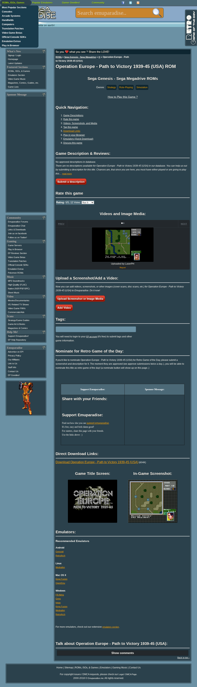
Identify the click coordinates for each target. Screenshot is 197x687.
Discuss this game (72, 143)
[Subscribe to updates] (138, 3)
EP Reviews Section (17, 253)
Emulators (105, 667)
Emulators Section (16, 75)
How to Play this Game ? (123, 96)
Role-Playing (126, 87)
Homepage (13, 59)
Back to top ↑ (183, 657)
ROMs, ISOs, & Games (19, 71)
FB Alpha (60, 595)
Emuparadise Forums (18, 222)
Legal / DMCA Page (128, 674)
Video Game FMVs (17, 308)
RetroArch (60, 555)
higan (58, 603)
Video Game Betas (12, 33)
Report (123, 267)
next (184, 224)
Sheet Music (13, 292)
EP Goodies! (14, 375)
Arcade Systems (11, 16)
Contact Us (13, 371)
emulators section (110, 627)
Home (59, 667)
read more (67, 174)
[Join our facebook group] (123, 3)
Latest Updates (15, 63)
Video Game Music (17, 79)
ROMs (59, 57)
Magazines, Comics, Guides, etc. (23, 83)
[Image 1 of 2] (123, 244)
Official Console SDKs (14, 37)
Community (98, 2)
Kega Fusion (61, 579)
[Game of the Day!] (190, 28)
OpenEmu (60, 583)
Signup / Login (14, 55)
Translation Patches (13, 28)
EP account (91, 336)
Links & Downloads (17, 229)
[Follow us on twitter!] (130, 3)
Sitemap (68, 667)
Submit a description (71, 181)
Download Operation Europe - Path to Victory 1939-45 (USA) (97, 462)
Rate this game (71, 119)
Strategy (111, 87)
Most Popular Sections (14, 7)
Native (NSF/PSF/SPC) (19, 288)
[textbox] (119, 13)
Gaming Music (119, 667)
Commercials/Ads (16, 312)
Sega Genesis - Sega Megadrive (80, 57)
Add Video (64, 307)
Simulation (142, 87)
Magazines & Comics (18, 328)
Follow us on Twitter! (17, 237)
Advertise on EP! (15, 352)
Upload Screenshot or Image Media (80, 298)
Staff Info (12, 367)
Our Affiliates (14, 359)
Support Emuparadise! (18, 336)
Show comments (122, 653)
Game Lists (13, 87)
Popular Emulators (42, 2)
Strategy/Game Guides (18, 320)
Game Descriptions (73, 115)
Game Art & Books (16, 324)
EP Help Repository (17, 340)
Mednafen (60, 567)
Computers (8, 24)
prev (61, 224)
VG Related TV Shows (18, 304)
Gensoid (59, 551)
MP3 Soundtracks (16, 281)
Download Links (71, 131)
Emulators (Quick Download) (78, 139)
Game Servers (15, 245)
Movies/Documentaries (18, 300)
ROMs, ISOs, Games (13, 2)
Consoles (7, 11)
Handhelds (8, 20)
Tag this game (70, 127)
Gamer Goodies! (71, 2)
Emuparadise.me (96, 678)
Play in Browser (10, 45)
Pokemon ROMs (15, 273)
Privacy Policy (14, 355)
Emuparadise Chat (16, 226)
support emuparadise (98, 423)
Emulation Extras (11, 41)
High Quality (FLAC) (17, 285)
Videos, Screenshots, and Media (80, 123)
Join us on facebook (17, 233)
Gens (58, 598)
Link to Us (12, 363)
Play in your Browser (74, 135)
